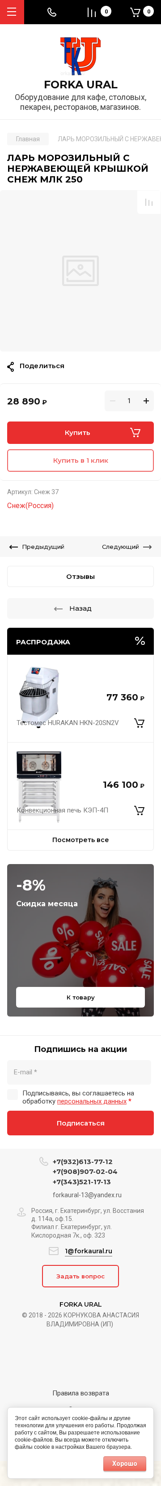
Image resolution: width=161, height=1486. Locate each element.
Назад (80, 608)
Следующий (120, 546)
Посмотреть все (80, 840)
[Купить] (139, 723)
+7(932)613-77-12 (83, 1161)
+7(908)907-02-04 (85, 1171)
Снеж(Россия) (30, 505)
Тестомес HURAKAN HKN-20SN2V (68, 723)
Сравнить (149, 202)
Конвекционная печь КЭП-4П (62, 810)
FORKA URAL (81, 85)
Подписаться (81, 1123)
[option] (80, 271)
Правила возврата (80, 1393)
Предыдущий (43, 546)
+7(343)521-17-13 (82, 1182)
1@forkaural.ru (88, 1251)
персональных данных (92, 1101)
